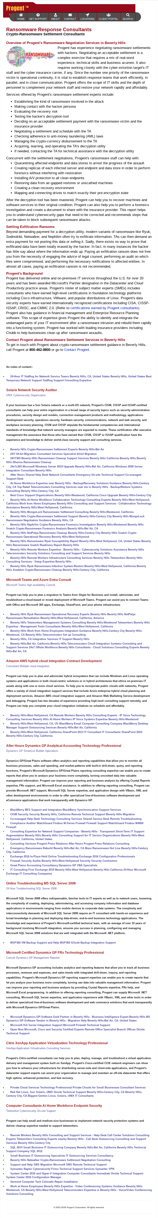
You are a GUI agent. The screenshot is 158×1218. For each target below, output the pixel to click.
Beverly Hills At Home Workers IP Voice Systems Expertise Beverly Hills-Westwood (85, 719)
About (55, 18)
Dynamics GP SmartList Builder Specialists (32, 750)
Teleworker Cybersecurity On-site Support (31, 1110)
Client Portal (108, 18)
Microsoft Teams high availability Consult (30, 584)
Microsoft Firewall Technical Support (86, 1025)
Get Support (38, 18)
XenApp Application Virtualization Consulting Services (38, 1048)
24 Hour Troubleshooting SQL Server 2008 (31, 888)
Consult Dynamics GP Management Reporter (33, 957)
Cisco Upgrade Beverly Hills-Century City (125, 495)
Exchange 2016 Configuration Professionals (107, 856)
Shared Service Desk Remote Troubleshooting (112, 818)
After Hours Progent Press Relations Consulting (99, 843)
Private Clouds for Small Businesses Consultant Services (109, 1087)
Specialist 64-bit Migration (80, 453)
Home (21, 18)
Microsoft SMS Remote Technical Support (80, 1164)
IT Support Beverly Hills (74, 639)
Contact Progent (76, 350)
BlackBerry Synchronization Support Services (92, 809)
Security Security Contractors (98, 860)
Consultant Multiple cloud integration (27, 666)
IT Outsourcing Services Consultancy (89, 1155)
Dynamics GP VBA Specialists (78, 865)
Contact (70, 18)
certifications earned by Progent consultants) (104, 308)
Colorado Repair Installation (60, 1181)
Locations (87, 18)
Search (128, 18)
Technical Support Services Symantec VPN (86, 1168)
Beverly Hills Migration (120, 814)
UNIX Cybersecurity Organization (26, 395)
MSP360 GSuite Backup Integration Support (88, 942)
